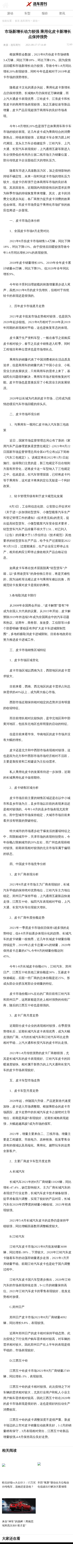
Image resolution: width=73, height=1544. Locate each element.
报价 (45, 13)
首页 (17, 21)
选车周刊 (25, 21)
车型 (27, 13)
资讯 (62, 13)
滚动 (10, 13)
